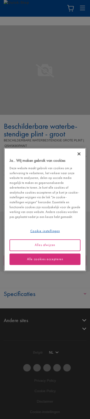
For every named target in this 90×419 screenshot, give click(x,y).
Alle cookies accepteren (45, 259)
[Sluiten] (79, 153)
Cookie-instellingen (45, 231)
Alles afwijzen (45, 245)
